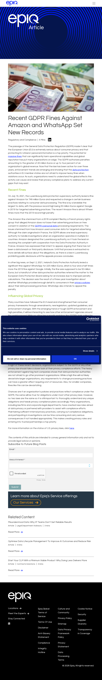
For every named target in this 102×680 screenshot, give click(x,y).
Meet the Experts (17, 613)
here (71, 428)
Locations (13, 608)
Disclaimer (43, 628)
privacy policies (82, 282)
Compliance (44, 643)
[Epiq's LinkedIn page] (9, 624)
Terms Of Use (45, 622)
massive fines (15, 156)
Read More (14, 532)
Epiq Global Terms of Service (43, 613)
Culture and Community (64, 611)
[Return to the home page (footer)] (12, 3)
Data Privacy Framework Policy (64, 633)
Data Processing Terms (63, 656)
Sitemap (62, 624)
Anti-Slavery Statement (44, 635)
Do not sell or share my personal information (26, 359)
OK (75, 359)
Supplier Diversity (82, 622)
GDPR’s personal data (46, 226)
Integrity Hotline (42, 650)
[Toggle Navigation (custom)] (94, 3)
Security (82, 614)
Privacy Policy (65, 618)
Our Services (23, 502)
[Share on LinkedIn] (49, 140)
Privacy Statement (63, 645)
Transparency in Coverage (85, 631)
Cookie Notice (85, 609)
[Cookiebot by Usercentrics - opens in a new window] (88, 319)
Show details (88, 351)
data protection (80, 170)
